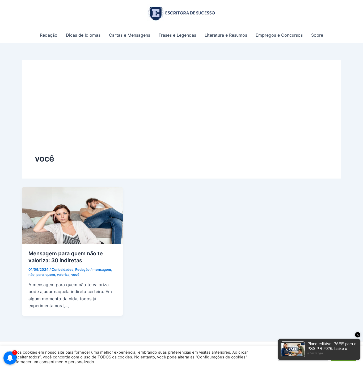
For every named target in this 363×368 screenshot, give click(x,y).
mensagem (101, 269)
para (40, 274)
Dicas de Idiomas (83, 35)
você (75, 274)
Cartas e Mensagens (129, 35)
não (31, 274)
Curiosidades (62, 269)
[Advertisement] (181, 113)
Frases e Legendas (177, 35)
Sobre (317, 35)
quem (50, 274)
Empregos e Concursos (279, 35)
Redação (48, 35)
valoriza (63, 274)
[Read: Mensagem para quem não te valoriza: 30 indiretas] (72, 215)
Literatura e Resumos (226, 35)
